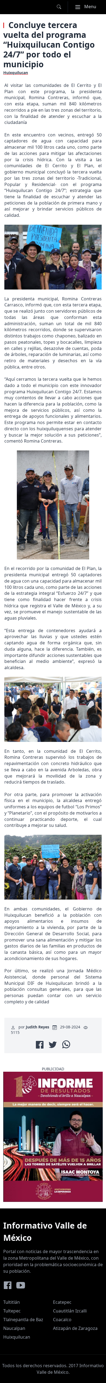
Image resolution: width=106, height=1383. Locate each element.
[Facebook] (7, 1285)
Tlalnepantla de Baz (23, 1320)
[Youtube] (20, 1285)
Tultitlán (11, 1302)
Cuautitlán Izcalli (70, 1311)
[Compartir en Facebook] (39, 1044)
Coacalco (62, 1320)
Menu (87, 6)
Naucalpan (14, 1328)
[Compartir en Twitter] (52, 1044)
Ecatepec (62, 1302)
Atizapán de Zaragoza (75, 1328)
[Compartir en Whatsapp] (66, 1044)
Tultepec (12, 1311)
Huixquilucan (16, 1337)
